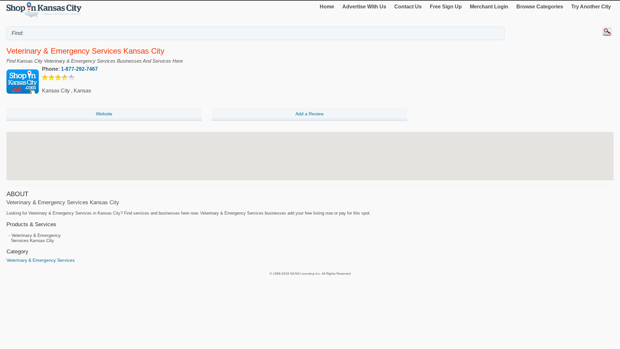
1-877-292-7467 (79, 69)
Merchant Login (489, 6)
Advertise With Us (364, 6)
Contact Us (408, 6)
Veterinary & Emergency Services (40, 260)
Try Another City (591, 6)
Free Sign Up (446, 6)
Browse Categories (539, 6)
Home (327, 6)
